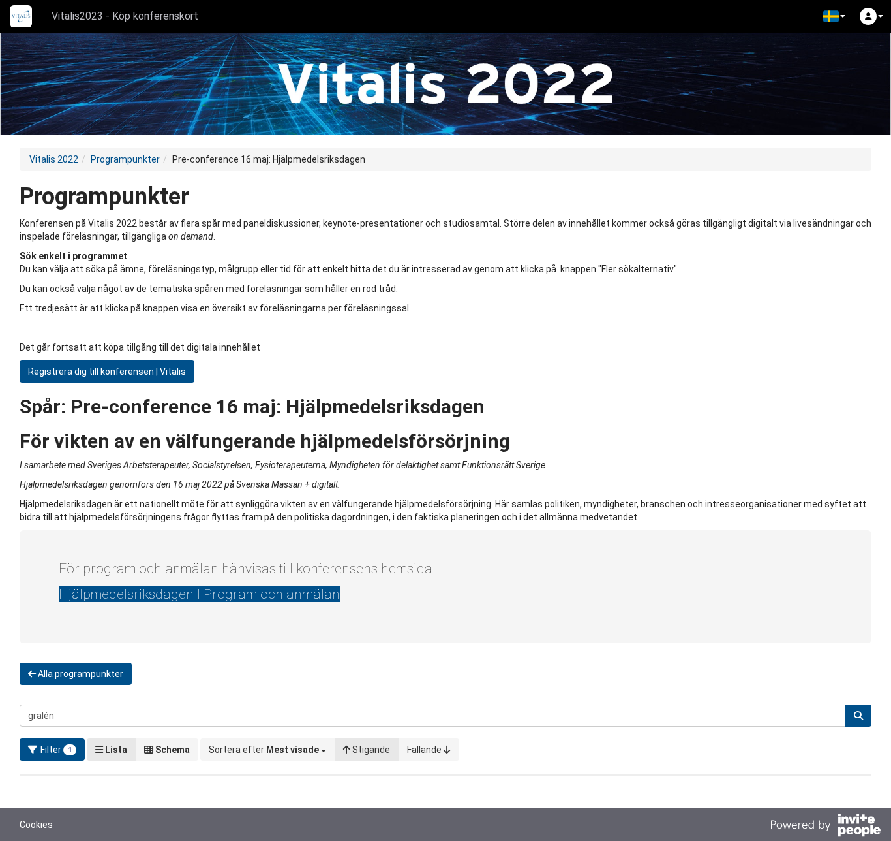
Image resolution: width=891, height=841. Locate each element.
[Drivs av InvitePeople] (825, 827)
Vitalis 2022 (53, 159)
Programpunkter (125, 159)
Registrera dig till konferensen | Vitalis (107, 371)
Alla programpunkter (79, 674)
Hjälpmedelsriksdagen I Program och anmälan (199, 594)
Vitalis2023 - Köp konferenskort (125, 16)
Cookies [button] (36, 824)
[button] (834, 16)
